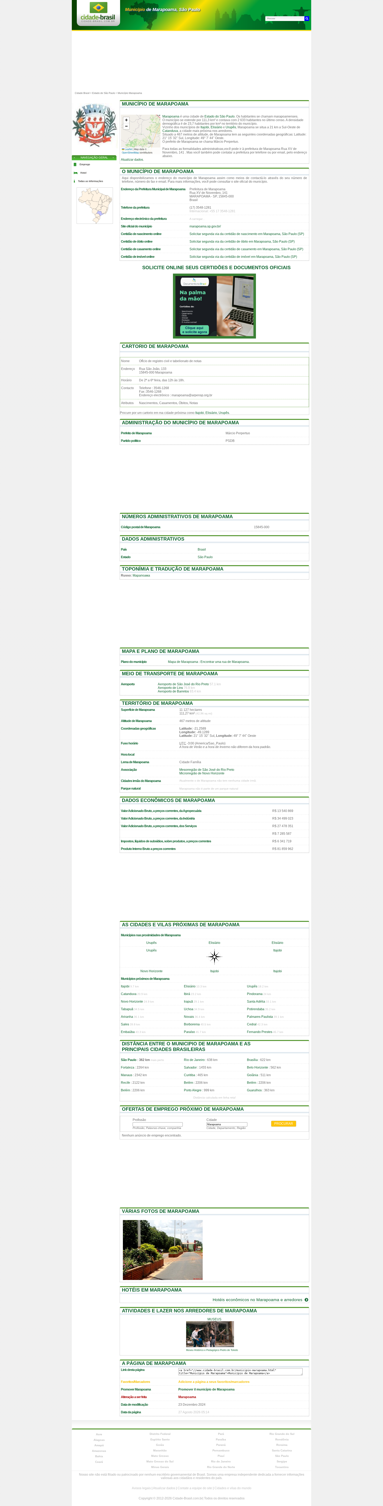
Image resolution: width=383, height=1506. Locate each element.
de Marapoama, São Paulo (162, 9)
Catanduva (170, 130)
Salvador (190, 1067)
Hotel (83, 172)
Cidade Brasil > (83, 93)
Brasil (202, 549)
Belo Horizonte (257, 1067)
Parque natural (130, 788)
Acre (99, 1434)
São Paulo (205, 557)
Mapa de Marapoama (183, 661)
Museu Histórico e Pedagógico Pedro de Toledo (212, 1350)
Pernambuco (221, 1450)
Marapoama (170, 116)
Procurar (283, 1123)
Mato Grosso (160, 1455)
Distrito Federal (160, 1433)
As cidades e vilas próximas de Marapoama (181, 924)
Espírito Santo (160, 1439)
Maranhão (160, 1450)
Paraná (221, 1444)
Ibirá (187, 994)
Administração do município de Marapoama (180, 422)
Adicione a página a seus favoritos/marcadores (214, 1381)
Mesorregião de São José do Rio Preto (206, 769)
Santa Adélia (256, 1001)
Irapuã (188, 1001)
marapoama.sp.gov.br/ (205, 226)
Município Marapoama (130, 93)
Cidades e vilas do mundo (232, 1488)
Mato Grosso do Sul (160, 1461)
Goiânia (252, 1075)
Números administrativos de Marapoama (177, 516)
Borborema (192, 1024)
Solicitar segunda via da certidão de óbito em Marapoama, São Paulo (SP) (242, 241)
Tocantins (282, 1467)
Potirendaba (255, 1009)
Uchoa (188, 1009)
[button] (126, 120)
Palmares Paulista (260, 1016)
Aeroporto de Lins (170, 687)
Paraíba (221, 1439)
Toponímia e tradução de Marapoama (172, 569)
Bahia (99, 1456)
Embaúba (128, 1032)
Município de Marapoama (155, 104)
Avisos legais (141, 1488)
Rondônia (282, 1439)
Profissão (139, 1120)
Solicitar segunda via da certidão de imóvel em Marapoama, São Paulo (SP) (243, 256)
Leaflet (128, 149)
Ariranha (127, 1016)
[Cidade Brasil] (98, 21)
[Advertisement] (191, 61)
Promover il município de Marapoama (206, 1389)
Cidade (211, 1120)
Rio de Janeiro (194, 1060)
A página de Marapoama (154, 1363)
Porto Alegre (192, 1090)
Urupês (231, 127)
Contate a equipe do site (195, 1488)
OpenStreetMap (130, 152)
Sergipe (282, 1461)
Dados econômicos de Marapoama (168, 800)
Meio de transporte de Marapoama (170, 673)
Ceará (99, 1461)
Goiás (160, 1444)
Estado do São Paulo (219, 116)
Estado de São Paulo (103, 93)
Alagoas (99, 1439)
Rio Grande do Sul (281, 1433)
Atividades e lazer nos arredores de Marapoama (189, 1310)
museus (214, 1319)
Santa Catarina (282, 1450)
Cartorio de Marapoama (155, 346)
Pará (221, 1433)
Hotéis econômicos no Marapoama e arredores (258, 1299)
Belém (188, 1082)
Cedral (252, 1024)
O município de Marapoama (158, 171)
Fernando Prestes (259, 1032)
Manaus (126, 1075)
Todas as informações (90, 181)
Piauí (221, 1455)
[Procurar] (306, 18)
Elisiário (216, 127)
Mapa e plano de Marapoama (160, 651)
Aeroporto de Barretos (173, 691)
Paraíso (189, 1032)
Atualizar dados (132, 159)
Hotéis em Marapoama (152, 1290)
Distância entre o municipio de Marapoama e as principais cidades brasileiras (186, 1046)
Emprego (85, 164)
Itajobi (204, 127)
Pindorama (255, 994)
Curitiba (189, 1075)
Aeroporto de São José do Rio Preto (183, 684)
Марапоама (141, 575)
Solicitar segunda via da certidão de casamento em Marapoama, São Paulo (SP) (246, 249)
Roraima (281, 1444)
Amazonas (99, 1450)
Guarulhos (254, 1090)
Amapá (99, 1445)
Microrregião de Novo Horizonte (201, 773)
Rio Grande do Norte (221, 1467)
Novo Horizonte (151, 971)
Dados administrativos (153, 539)
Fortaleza (127, 1067)
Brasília (252, 1060)
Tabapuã (127, 1009)
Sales (125, 1024)
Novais (189, 1016)
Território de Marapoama (157, 703)
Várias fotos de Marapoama (160, 1211)
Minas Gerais (160, 1467)
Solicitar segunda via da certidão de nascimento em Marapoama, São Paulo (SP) (247, 234)
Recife (125, 1082)
